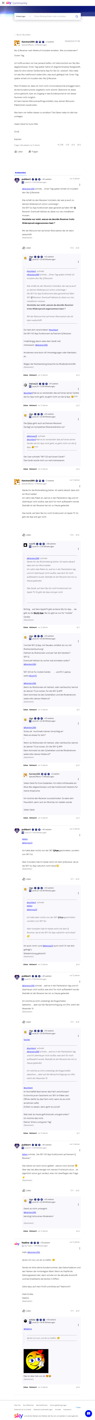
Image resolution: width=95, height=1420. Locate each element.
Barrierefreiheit (41, 1405)
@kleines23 (32, 436)
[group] (60, 144)
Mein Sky (17, 1405)
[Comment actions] (80, 185)
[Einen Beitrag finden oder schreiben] (76, 16)
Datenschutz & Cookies (22, 1409)
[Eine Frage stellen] (88, 1413)
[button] (25, 375)
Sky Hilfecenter (28, 1405)
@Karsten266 (28, 189)
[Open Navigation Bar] (4, 3)
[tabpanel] (47, 785)
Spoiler (27, 1039)
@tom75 (33, 676)
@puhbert (31, 271)
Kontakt (58, 1409)
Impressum (67, 1409)
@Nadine (28, 1329)
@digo (25, 839)
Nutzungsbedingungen (58, 1405)
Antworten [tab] (20, 172)
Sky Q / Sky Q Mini (23, 35)
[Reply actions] (78, 262)
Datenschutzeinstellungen (43, 1409)
